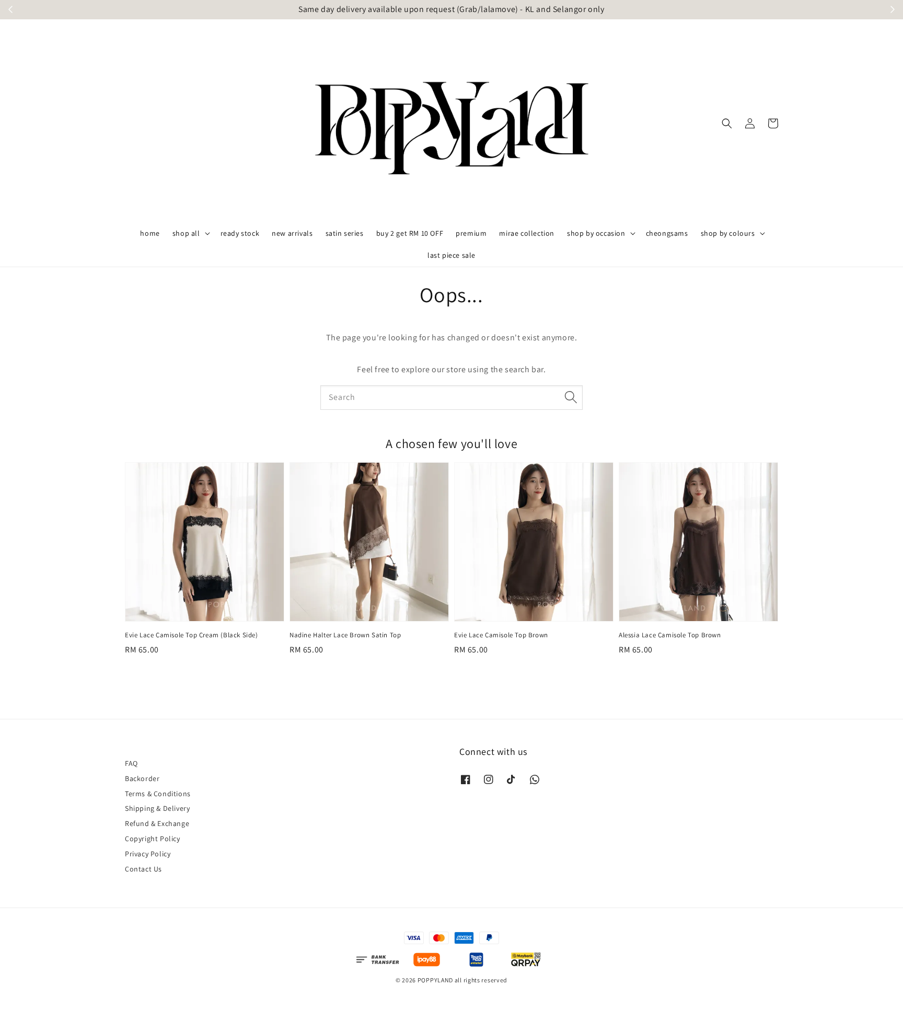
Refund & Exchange (157, 823)
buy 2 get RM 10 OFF (409, 233)
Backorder (142, 778)
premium (471, 233)
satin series (345, 233)
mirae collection (526, 233)
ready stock (240, 233)
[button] (726, 123)
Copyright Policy (152, 838)
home (149, 233)
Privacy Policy (147, 853)
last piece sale (451, 255)
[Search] (570, 397)
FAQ (131, 763)
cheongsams (667, 233)
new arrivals (292, 233)
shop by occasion (596, 233)
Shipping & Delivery (157, 808)
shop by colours (728, 233)
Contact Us (143, 869)
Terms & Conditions (158, 793)
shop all (186, 233)
